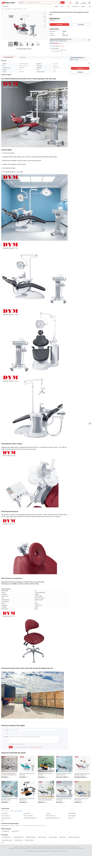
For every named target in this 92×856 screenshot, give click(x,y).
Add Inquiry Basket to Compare (24, 48)
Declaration (59, 851)
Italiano (39, 848)
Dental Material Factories (18, 837)
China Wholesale (41, 846)
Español (20, 848)
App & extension (75, 6)
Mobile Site (73, 846)
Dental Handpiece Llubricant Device (53, 818)
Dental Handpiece (71, 813)
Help (68, 6)
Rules (90, 6)
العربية (53, 848)
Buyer (62, 6)
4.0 (71, 59)
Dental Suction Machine (28, 815)
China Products (21, 846)
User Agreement (53, 851)
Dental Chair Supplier (53, 837)
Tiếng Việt (74, 848)
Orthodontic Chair (15, 831)
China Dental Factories (6, 837)
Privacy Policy (64, 851)
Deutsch (43, 848)
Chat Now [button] (81, 24)
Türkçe (70, 848)
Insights (77, 846)
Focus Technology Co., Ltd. (37, 851)
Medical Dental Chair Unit (7, 840)
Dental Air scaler (4, 813)
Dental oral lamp (27, 813)
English (17, 848)
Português (25, 848)
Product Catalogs (18, 810)
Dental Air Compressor (5, 815)
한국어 (56, 848)
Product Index (67, 846)
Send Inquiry (59, 24)
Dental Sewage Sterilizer (6, 818)
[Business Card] (88, 63)
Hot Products (15, 846)
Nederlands (48, 848)
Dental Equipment (5, 831)
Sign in (89, 3)
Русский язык (34, 848)
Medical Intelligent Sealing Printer (30, 818)
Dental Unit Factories (42, 837)
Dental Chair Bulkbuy (29, 840)
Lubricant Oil (70, 818)
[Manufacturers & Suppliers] (8, 2)
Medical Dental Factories (30, 837)
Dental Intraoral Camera (50, 815)
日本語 (60, 848)
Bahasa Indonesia (81, 848)
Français (29, 848)
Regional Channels (61, 846)
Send (11, 747)
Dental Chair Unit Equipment (73, 837)
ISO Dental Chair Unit (19, 840)
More (2, 842)
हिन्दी (63, 848)
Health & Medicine (8, 8)
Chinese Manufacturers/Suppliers (31, 846)
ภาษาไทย (66, 848)
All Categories (5, 6)
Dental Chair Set (63, 837)
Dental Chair (25, 8)
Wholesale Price (47, 846)
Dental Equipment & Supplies (17, 8)
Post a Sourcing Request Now (36, 747)
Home (2, 8)
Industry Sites (54, 846)
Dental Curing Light (72, 815)
